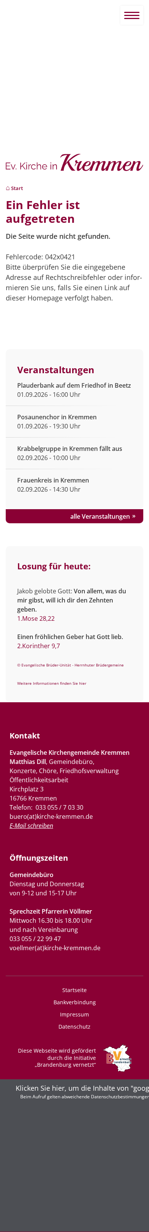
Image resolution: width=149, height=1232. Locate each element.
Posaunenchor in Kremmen (57, 417)
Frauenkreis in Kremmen (53, 480)
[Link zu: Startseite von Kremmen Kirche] (74, 166)
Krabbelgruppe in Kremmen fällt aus (69, 448)
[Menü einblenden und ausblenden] (131, 15)
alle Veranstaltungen (100, 516)
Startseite (74, 990)
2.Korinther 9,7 (38, 646)
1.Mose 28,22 (36, 618)
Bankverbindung (74, 1002)
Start (17, 188)
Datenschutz (74, 1026)
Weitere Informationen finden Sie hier (51, 683)
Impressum (74, 1014)
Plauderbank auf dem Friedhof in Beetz (74, 385)
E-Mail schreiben (31, 825)
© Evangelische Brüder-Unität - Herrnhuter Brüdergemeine (70, 665)
